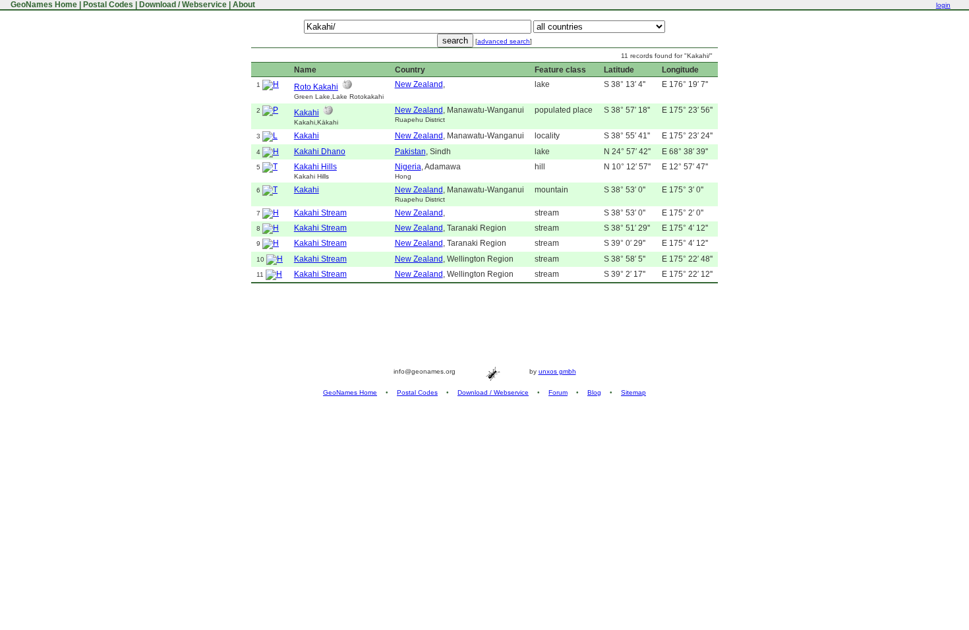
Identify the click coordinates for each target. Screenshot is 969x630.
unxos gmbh (557, 371)
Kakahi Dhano (319, 151)
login (943, 5)
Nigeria (408, 166)
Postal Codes (108, 4)
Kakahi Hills (315, 166)
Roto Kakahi (316, 87)
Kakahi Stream (320, 212)
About (244, 4)
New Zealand (419, 84)
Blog (594, 392)
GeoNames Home (43, 4)
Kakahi (306, 112)
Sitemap (633, 392)
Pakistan (410, 151)
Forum (558, 392)
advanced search (503, 41)
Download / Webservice (183, 4)
